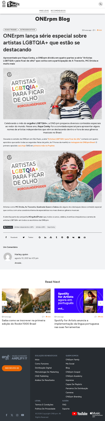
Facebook (6, 415)
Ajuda (65, 401)
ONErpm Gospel (73, 372)
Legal (38, 401)
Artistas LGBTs (40, 227)
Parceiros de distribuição (77, 388)
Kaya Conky (51, 227)
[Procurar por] (101, 4)
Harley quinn (21, 254)
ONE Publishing (41, 376)
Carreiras (70, 392)
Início (37, 359)
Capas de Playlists (74, 384)
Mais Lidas (44, 11)
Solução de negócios (46, 356)
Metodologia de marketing (47, 372)
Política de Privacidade (45, 409)
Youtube (23, 415)
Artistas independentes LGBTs (24, 227)
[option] (26, 308)
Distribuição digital (43, 368)
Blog (68, 368)
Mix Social (70, 364)
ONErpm (54, 414)
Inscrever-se (12, 368)
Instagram (17, 415)
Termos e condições (44, 405)
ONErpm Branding (74, 397)
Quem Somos (72, 356)
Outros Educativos (27, 29)
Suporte (66, 409)
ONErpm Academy (74, 376)
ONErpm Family (72, 359)
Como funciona (42, 364)
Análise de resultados (45, 380)
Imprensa (70, 380)
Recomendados (58, 11)
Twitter (12, 415)
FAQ (64, 405)
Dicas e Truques (11, 29)
